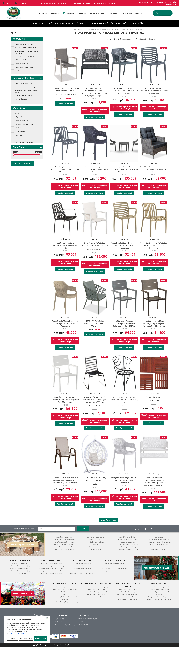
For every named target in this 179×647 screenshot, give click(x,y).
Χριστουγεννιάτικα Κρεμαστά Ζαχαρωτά (114, 568)
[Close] (47, 618)
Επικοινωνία (171, 4)
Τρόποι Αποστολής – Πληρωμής (65, 625)
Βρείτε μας (9, 3)
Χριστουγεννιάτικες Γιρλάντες (82, 566)
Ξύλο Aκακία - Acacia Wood (24, 67)
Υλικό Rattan (19, 135)
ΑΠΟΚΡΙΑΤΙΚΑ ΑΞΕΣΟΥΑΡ (159, 584)
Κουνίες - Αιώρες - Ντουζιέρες (127, 539)
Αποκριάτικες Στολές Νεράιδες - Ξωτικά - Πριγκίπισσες (65, 598)
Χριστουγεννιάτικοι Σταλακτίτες (114, 566)
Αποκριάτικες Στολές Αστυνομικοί (96, 592)
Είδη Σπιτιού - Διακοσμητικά (159, 544)
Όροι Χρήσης (59, 619)
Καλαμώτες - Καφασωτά (127, 542)
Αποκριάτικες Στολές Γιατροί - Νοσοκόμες (65, 602)
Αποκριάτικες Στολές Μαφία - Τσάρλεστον (65, 589)
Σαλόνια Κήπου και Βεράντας (24, 95)
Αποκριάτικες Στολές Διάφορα (96, 597)
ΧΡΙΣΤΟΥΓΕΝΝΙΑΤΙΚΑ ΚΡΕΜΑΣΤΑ (114, 560)
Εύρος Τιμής (19, 147)
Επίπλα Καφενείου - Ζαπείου (96, 537)
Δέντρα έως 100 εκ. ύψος (20, 563)
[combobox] (151, 39)
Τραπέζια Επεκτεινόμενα (159, 549)
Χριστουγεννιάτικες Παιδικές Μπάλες (51, 573)
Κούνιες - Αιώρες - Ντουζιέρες (25, 87)
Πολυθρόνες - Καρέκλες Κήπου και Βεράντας (26, 91)
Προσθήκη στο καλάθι (65, 103)
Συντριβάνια (159, 537)
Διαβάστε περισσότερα (17, 633)
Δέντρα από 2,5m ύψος (20, 573)
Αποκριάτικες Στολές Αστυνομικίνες (127, 592)
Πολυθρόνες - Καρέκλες (96, 542)
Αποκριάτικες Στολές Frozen (128, 597)
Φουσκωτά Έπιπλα (21, 99)
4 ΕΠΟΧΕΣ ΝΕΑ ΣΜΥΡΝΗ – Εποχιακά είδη (153, 2)
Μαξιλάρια (96, 544)
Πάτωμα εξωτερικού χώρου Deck (127, 544)
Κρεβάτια (159, 547)
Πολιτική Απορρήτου (62, 622)
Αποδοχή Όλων (40, 638)
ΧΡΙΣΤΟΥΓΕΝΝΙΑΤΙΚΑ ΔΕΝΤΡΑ (20, 560)
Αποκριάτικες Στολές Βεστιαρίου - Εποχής (65, 587)
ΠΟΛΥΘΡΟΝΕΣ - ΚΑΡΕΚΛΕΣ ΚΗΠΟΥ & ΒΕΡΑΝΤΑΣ (26, 52)
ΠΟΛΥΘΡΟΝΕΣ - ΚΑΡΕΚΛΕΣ (133, 13)
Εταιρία (173, 2)
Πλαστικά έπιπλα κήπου (96, 547)
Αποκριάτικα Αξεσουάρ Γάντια (159, 589)
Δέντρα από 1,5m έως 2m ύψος (20, 568)
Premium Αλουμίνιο (21, 63)
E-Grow (70, 645)
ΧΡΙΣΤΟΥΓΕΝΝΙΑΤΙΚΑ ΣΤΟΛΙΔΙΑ (82, 560)
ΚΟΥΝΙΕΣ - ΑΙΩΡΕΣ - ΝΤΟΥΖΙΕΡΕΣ (25, 48)
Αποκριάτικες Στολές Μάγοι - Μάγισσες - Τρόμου (65, 593)
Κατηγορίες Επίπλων (23, 78)
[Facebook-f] (145, 528)
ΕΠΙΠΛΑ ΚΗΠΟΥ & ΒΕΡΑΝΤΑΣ (49, 13)
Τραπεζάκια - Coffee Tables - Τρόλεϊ (159, 542)
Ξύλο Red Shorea (20, 131)
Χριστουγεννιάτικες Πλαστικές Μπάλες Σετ (51, 571)
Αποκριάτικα (63, 3)
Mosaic (17, 113)
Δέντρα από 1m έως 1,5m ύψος (20, 566)
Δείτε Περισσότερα (108, 520)
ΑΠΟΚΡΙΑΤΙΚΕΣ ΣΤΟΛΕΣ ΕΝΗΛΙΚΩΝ (64, 584)
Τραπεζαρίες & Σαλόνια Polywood (64, 539)
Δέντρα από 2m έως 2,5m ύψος (20, 571)
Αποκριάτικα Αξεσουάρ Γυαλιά (159, 587)
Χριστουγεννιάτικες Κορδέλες (82, 568)
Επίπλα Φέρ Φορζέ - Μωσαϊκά (64, 542)
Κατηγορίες (19, 38)
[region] (27, 629)
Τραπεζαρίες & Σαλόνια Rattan (64, 549)
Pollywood (18, 117)
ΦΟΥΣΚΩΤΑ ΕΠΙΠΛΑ (21, 60)
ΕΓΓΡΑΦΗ (83, 529)
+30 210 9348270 (83, 625)
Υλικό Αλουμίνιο (20, 139)
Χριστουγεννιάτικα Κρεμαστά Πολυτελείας (114, 571)
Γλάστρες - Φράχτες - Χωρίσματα (64, 544)
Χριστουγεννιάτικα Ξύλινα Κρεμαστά (114, 563)
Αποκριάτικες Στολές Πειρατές (96, 589)
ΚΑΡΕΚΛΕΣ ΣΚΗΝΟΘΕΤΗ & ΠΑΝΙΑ (91, 13)
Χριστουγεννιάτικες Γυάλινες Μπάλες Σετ (51, 568)
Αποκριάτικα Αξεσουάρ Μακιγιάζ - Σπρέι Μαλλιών (159, 593)
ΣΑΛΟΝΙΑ (113, 13)
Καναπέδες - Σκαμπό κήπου (127, 537)
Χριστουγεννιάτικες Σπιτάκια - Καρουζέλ (83, 573)
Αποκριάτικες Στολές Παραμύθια (127, 594)
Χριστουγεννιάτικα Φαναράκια (83, 571)
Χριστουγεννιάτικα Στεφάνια (83, 563)
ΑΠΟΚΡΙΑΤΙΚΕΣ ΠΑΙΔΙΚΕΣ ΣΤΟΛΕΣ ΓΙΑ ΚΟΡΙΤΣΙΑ (127, 585)
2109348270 (21, 3)
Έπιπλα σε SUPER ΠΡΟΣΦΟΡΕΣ (106, 3)
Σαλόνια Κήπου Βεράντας (128, 547)
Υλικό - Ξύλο (19, 108)
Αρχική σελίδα (79, 29)
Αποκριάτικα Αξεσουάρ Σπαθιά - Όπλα (159, 599)
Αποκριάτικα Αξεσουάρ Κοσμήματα (159, 597)
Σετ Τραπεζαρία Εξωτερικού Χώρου (159, 539)
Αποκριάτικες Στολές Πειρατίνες (128, 589)
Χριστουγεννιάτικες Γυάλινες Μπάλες (51, 563)
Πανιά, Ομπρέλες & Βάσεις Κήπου (127, 549)
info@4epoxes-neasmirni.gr (87, 622)
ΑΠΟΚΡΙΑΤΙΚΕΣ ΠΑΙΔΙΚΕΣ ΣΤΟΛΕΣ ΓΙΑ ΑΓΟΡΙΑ (96, 584)
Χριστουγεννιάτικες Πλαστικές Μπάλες (51, 566)
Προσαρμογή (12, 638)
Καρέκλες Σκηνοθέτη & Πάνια (64, 547)
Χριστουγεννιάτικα (48, 3)
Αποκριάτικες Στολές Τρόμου (96, 594)
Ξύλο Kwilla (18, 71)
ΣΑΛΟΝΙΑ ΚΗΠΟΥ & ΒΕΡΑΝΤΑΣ (25, 56)
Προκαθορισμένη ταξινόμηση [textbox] (146, 39)
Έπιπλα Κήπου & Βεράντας (81, 3)
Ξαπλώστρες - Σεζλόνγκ (96, 539)
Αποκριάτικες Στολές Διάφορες (127, 599)
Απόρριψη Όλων (26, 638)
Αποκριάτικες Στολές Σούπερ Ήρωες (96, 587)
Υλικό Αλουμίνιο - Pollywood (24, 142)
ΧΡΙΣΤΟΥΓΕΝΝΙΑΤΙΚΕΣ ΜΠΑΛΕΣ (51, 560)
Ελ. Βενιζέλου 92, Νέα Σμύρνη (87, 619)
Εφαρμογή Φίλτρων (22, 163)
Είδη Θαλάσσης (96, 549)
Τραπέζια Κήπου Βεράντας (64, 537)
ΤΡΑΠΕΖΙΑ (70, 13)
